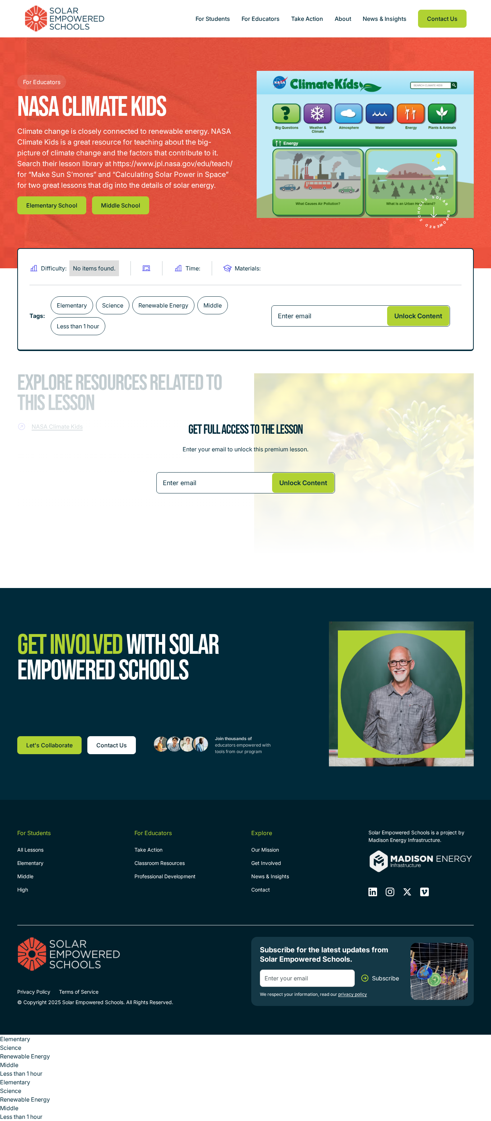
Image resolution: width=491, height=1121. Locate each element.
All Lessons (30, 850)
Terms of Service (78, 992)
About (343, 18)
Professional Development (165, 876)
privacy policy (352, 994)
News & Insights (385, 18)
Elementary (30, 863)
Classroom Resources (159, 863)
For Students (213, 18)
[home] (64, 18)
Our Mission (265, 850)
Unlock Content (418, 316)
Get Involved (266, 863)
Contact (260, 890)
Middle (25, 876)
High (22, 890)
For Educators (261, 18)
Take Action (307, 18)
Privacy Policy (33, 992)
